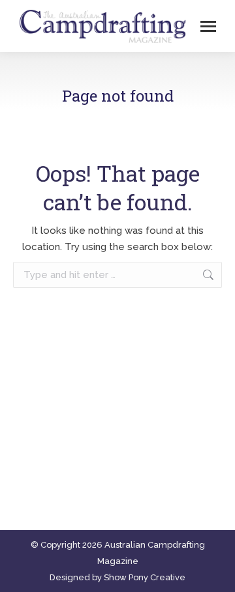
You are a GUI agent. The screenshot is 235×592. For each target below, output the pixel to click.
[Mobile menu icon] (208, 26)
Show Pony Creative (144, 577)
